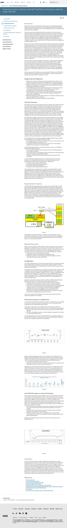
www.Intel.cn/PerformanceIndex (24, 499)
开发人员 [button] (23, 2)
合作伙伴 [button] (29, 2)
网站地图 (52, 509)
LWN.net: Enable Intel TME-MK (34, 484)
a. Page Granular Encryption (10, 25)
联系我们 (40, 509)
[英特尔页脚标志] (5, 515)
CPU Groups (29, 489)
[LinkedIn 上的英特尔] (13, 513)
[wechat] (20, 513)
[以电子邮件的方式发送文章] (63, 18)
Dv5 (37, 488)
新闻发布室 (46, 509)
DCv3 (32, 488)
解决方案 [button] (17, 2)
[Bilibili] (23, 513)
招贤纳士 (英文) (59, 509)
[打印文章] (61, 18)
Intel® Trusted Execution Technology (35, 482)
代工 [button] (34, 2)
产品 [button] (8, 2)
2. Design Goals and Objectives (10, 21)
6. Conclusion (6, 36)
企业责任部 (27, 509)
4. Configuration (7, 30)
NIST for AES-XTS (31, 480)
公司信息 (15, 509)
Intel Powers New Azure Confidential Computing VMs (39, 485)
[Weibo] (16, 513)
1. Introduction (6, 19)
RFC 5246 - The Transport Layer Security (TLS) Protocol (40, 490)
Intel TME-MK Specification (33, 481)
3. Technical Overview (8, 23)
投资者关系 (34, 509)
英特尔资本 (20, 509)
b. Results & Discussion (8, 28)
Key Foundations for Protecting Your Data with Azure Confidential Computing (45, 486)
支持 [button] (12, 2)
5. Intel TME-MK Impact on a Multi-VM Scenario (12, 33)
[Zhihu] (26, 513)
